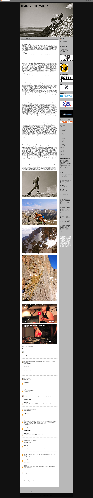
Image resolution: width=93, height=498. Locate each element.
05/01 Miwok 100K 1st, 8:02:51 (64, 194)
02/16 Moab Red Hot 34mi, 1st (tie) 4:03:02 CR (65, 212)
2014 (62, 126)
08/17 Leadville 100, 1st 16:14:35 (64, 216)
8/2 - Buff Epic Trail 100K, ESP (64, 50)
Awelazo (25, 445)
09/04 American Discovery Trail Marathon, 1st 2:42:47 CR (64, 227)
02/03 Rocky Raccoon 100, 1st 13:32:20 (65, 221)
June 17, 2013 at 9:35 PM (27, 363)
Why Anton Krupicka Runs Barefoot (65, 168)
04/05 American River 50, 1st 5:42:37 (65, 210)
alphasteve (25, 420)
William (25, 376)
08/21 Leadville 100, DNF (63, 190)
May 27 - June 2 (64, 138)
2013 (62, 127)
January (63, 145)
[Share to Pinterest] (32, 346)
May (62, 140)
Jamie (25, 394)
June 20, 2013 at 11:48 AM (27, 435)
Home (39, 489)
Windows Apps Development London (29, 480)
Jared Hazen (26, 407)
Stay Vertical (26, 382)
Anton (25, 402)
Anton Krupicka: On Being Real (64, 160)
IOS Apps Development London (28, 479)
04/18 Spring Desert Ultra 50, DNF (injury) (64, 203)
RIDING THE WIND (34, 6)
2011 (62, 148)
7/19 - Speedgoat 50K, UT (63, 49)
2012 (62, 147)
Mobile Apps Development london (28, 478)
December (63, 129)
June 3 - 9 (63, 137)
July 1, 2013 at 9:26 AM (27, 462)
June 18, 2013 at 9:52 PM (27, 417)
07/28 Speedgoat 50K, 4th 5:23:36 (64, 182)
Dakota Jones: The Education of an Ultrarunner (65, 159)
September (63, 130)
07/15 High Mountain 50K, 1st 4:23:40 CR (65, 229)
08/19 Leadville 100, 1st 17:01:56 (64, 228)
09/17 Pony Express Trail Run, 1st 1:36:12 (65, 225)
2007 (62, 154)
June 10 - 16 (63, 135)
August (63, 131)
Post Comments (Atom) (28, 491)
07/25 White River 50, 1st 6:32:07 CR (65, 199)
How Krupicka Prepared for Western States (65, 166)
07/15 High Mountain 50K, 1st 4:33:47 (65, 217)
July (62, 133)
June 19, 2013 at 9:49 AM (27, 424)
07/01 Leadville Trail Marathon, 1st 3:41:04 (65, 231)
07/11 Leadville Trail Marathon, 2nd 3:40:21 (65, 201)
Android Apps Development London (29, 481)
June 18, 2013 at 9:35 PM (27, 410)
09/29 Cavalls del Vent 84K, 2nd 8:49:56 (65, 180)
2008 (62, 152)
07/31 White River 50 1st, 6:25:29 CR (65, 191)
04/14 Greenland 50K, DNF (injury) (65, 220)
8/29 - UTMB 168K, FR (63, 51)
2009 (62, 151)
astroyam (25, 389)
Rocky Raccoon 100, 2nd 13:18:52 (64, 186)
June (62, 134)
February (63, 144)
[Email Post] (26, 346)
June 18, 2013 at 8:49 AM (27, 391)
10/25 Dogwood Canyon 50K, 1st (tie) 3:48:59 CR (65, 208)
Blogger (51, 495)
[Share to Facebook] (31, 346)
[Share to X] (30, 346)
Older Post (55, 489)
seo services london (26, 477)
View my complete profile (63, 41)
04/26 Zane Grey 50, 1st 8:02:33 (64, 209)
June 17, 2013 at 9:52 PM (27, 373)
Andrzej (25, 438)
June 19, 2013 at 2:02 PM (27, 430)
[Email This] (28, 346)
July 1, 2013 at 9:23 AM (27, 456)
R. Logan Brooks (26, 350)
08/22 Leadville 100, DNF (63, 198)
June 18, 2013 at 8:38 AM (27, 386)
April (63, 141)
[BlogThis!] (29, 346)
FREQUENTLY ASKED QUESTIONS (65, 44)
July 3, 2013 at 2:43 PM (27, 468)
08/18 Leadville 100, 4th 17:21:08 (64, 181)
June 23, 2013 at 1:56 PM (27, 442)
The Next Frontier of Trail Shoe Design (65, 167)
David (25, 465)
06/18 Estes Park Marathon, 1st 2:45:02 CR (65, 233)
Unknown (25, 427)
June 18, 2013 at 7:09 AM (27, 379)
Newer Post (23, 489)
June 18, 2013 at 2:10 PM (27, 404)
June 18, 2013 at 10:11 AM (27, 399)
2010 (62, 150)
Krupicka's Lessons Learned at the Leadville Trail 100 (64, 162)
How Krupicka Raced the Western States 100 (65, 164)
